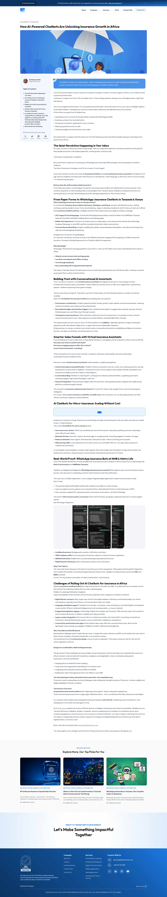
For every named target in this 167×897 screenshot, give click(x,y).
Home (84, 10)
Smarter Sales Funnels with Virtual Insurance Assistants (35, 110)
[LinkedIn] (116, 871)
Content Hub (68, 869)
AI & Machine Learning (93, 858)
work (117, 10)
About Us (67, 858)
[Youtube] (128, 871)
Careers (66, 862)
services (106, 10)
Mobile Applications (92, 869)
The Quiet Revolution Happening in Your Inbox (35, 94)
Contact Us (141, 10)
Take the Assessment (114, 3)
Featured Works (69, 865)
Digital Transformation (94, 865)
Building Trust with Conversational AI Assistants (36, 105)
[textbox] (99, 404)
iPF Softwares (60, 708)
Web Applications (92, 872)
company (93, 10)
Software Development (94, 862)
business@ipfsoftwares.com (88, 725)
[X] (109, 871)
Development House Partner (93, 877)
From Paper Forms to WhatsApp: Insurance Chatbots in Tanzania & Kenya (35, 100)
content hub (127, 10)
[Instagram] (122, 871)
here (130, 731)
